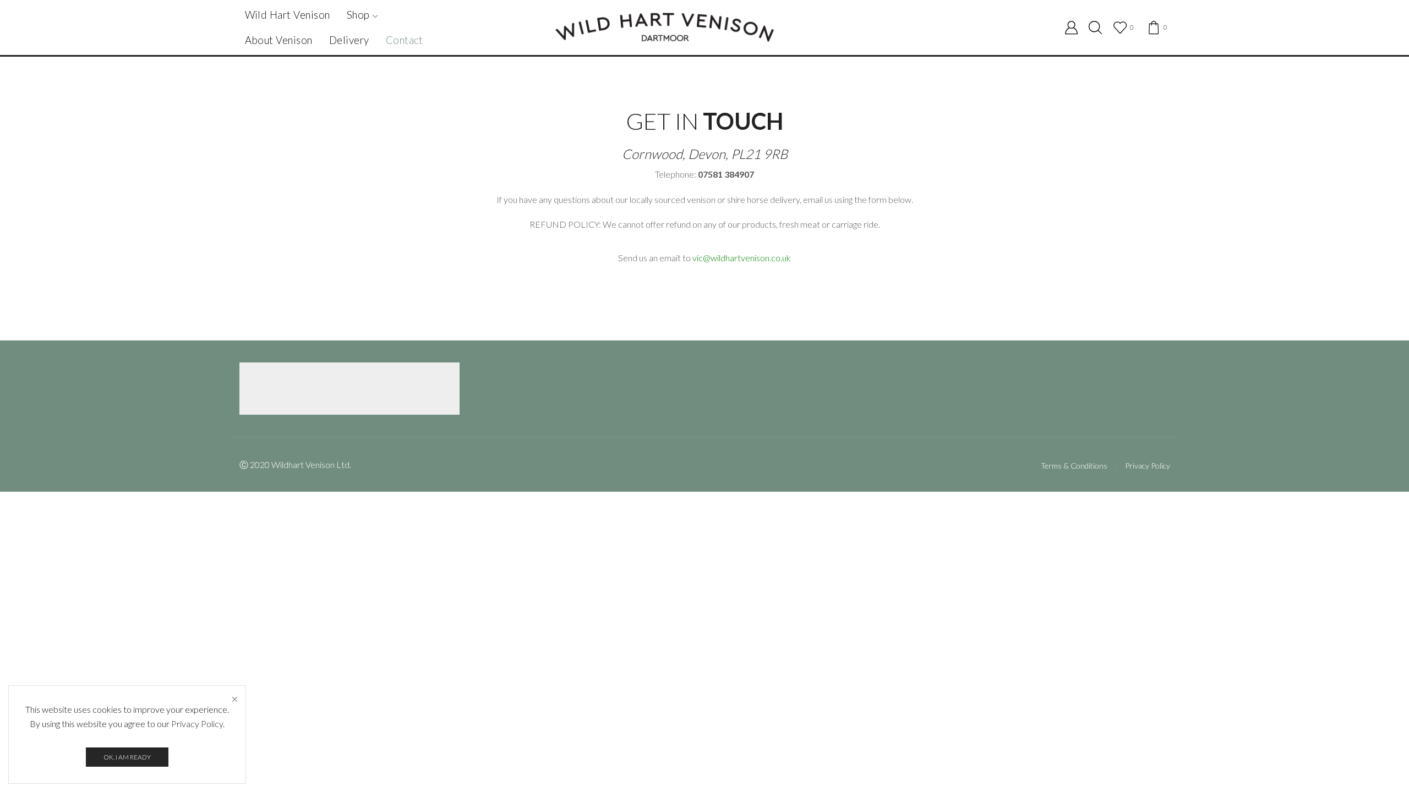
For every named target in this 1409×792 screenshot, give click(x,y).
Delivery (349, 40)
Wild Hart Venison (287, 15)
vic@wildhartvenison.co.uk (741, 257)
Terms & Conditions (1074, 466)
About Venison (279, 40)
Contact (404, 40)
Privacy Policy (1147, 465)
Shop (358, 15)
